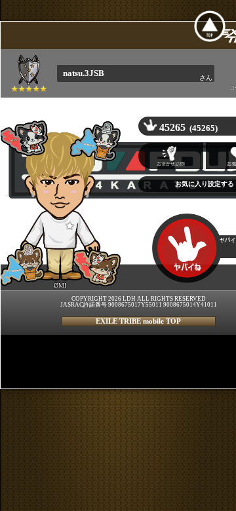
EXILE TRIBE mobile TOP (138, 321)
